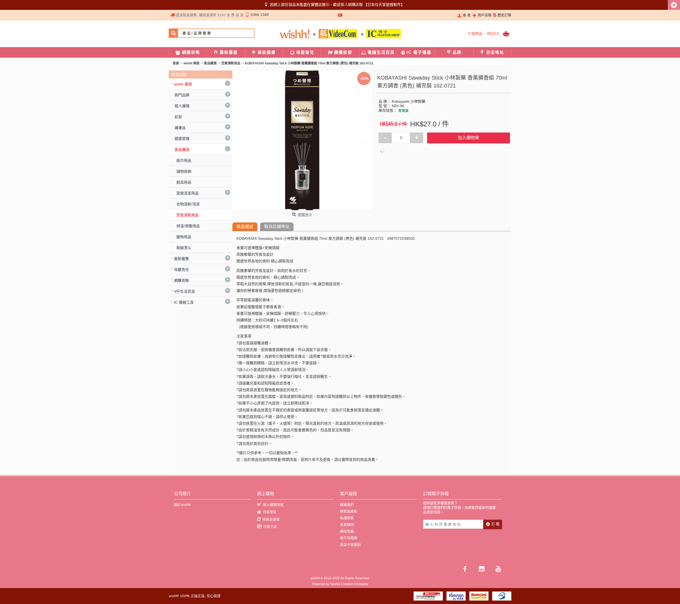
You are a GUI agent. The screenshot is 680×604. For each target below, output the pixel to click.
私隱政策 (347, 518)
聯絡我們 (347, 505)
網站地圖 (347, 531)
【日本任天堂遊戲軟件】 (384, 4)
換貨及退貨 (271, 519)
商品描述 (244, 226)
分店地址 (270, 512)
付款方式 (270, 526)
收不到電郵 (348, 538)
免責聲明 (347, 525)
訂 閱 (495, 524)
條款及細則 (348, 511)
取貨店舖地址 (277, 226)
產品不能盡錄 (350, 545)
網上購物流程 (273, 505)
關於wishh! (182, 505)
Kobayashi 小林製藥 (408, 101)
